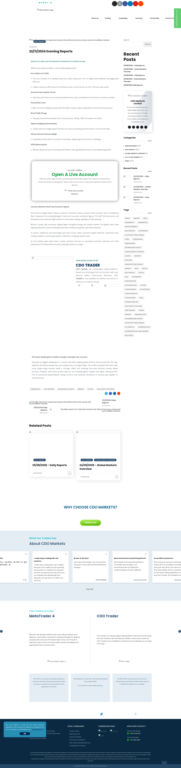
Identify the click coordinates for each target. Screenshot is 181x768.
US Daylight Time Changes (134, 323)
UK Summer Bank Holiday (134, 319)
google (128, 256)
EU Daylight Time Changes (134, 235)
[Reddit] (140, 3)
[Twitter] (106, 393)
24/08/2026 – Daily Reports (134, 75)
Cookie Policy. (37, 729)
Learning (138, 18)
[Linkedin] (130, 3)
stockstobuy (145, 289)
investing (128, 260)
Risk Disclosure (74, 734)
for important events (66, 389)
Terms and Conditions (77, 740)
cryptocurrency (131, 227)
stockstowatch (131, 293)
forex (127, 239)
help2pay (137, 256)
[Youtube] (135, 3)
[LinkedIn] (114, 393)
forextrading (130, 243)
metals (144, 268)
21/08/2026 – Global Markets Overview (134, 80)
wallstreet (129, 335)
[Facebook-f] (125, 3)
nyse (126, 277)
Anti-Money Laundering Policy (79, 743)
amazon (137, 218)
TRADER (79, 278)
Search (126, 40)
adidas (127, 218)
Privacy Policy (74, 731)
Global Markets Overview (135, 153)
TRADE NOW (90, 522)
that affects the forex (105, 389)
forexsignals (138, 239)
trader (141, 310)
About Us (95, 18)
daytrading (143, 231)
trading (128, 314)
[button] (177, 18)
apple (145, 218)
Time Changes (130, 310)
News (127, 161)
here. (101, 686)
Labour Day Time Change (134, 264)
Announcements (75, 737)
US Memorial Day (144, 327)
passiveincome (130, 281)
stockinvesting (131, 285)
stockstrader (130, 298)
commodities (35, 389)
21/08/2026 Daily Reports (133, 85)
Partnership (154, 18)
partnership (136, 277)
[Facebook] (110, 393)
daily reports (49, 389)
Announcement (131, 146)
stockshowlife (130, 289)
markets (81, 389)
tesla (141, 298)
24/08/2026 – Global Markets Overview (98, 467)
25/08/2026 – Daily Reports (49, 465)
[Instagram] (114, 3)
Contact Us (169, 18)
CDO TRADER (81, 269)
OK (25, 733)
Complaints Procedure (77, 746)
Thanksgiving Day (131, 302)
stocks (90, 389)
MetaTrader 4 (130, 273)
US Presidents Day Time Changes (136, 331)
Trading (108, 18)
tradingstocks (140, 314)
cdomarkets (129, 222)
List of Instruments (133, 157)
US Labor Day (129, 327)
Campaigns (123, 18)
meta (136, 268)
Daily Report (130, 150)
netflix (141, 273)
